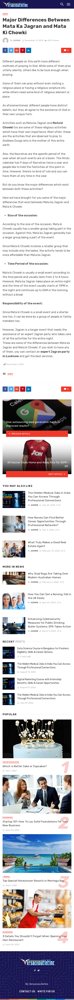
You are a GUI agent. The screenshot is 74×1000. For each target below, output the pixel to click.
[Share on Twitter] (11, 50)
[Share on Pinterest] (22, 50)
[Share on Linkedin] (28, 50)
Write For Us (46, 991)
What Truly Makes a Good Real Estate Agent (47, 544)
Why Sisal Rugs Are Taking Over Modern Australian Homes (48, 575)
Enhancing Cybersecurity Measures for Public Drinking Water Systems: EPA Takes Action (49, 622)
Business (8, 817)
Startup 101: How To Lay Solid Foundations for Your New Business (35, 823)
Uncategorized (11, 762)
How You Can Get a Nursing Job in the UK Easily (49, 596)
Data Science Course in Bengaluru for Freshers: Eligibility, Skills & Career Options (43, 650)
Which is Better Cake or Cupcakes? (25, 766)
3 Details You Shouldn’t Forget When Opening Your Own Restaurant (35, 938)
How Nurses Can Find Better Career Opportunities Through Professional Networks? (47, 521)
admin (16, 40)
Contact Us (27, 991)
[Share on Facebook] (5, 50)
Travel (6, 877)
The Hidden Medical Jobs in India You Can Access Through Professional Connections (49, 496)
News (5, 14)
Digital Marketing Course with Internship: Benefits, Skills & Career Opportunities (39, 681)
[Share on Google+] (16, 50)
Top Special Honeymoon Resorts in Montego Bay (33, 880)
